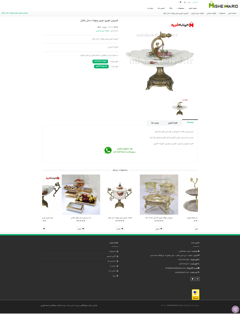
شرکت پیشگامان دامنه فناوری (51, 305)
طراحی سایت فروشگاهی (88, 305)
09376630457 (100, 61)
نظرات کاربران (172, 123)
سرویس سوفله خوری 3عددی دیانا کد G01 (159, 217)
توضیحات (190, 122)
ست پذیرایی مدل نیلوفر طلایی (81, 217)
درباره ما (150, 8)
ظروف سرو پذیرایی (102, 30)
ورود (114, 275)
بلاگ (170, 8)
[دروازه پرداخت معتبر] (195, 294)
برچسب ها (155, 123)
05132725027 (101, 66)
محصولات (181, 8)
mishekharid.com (182, 272)
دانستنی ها (112, 261)
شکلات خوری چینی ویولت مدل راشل (120, 217)
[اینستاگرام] (197, 279)
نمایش (157, 229)
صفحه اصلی (193, 8)
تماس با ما (161, 8)
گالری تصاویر (111, 256)
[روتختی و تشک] (223, 6)
